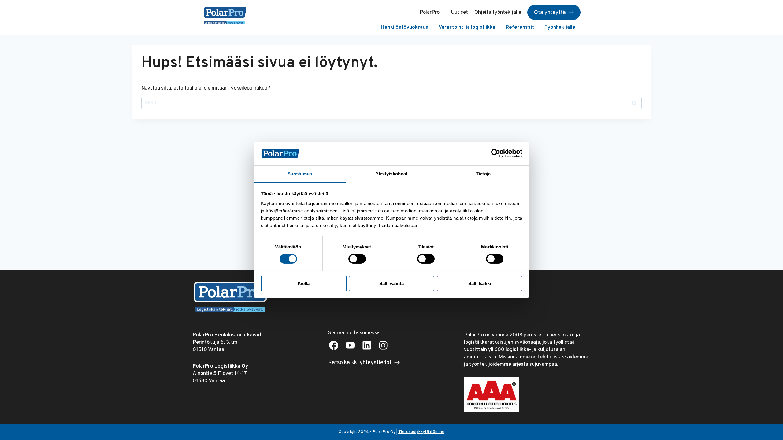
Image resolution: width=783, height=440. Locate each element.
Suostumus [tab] (300, 173)
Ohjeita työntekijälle (497, 12)
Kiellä (304, 283)
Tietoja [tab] (483, 173)
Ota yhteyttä (550, 12)
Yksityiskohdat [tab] (391, 173)
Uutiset (459, 12)
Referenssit (520, 27)
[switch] (357, 259)
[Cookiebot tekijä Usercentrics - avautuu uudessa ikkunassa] (495, 153)
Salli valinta (391, 283)
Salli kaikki (479, 283)
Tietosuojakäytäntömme (421, 432)
